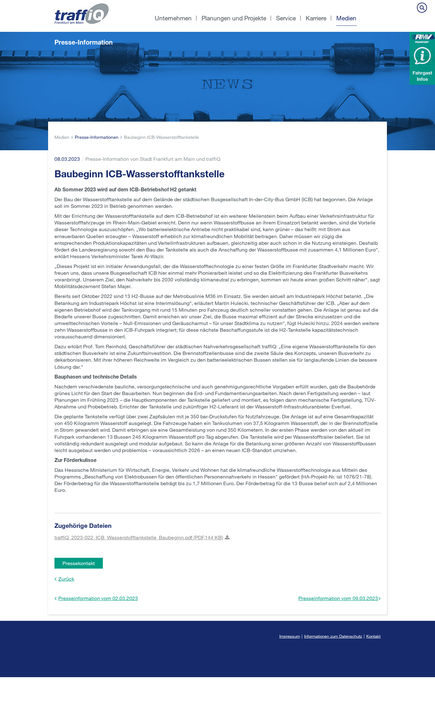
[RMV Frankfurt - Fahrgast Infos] (422, 58)
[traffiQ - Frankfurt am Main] (99, 3)
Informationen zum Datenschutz (333, 636)
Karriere (316, 18)
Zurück (66, 579)
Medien (346, 18)
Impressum (289, 636)
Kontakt (373, 636)
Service (286, 18)
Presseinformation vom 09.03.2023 (338, 598)
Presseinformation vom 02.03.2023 (98, 598)
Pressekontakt (78, 563)
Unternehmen (173, 18)
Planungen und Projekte (234, 18)
